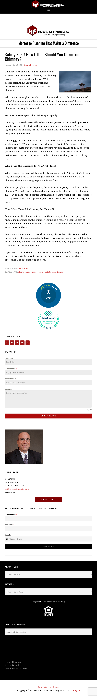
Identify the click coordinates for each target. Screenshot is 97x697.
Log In (76, 690)
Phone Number (10, 379)
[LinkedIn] (12, 342)
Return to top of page (48, 687)
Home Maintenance (28, 272)
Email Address (11, 368)
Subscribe (48, 546)
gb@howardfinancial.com (17, 489)
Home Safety (45, 272)
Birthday (8, 535)
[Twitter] (17, 342)
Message (8, 389)
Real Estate (22, 268)
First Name (9, 358)
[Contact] (22, 342)
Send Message (48, 416)
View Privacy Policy (58, 602)
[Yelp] (28, 342)
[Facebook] (7, 342)
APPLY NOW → (48, 499)
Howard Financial (48, 4)
